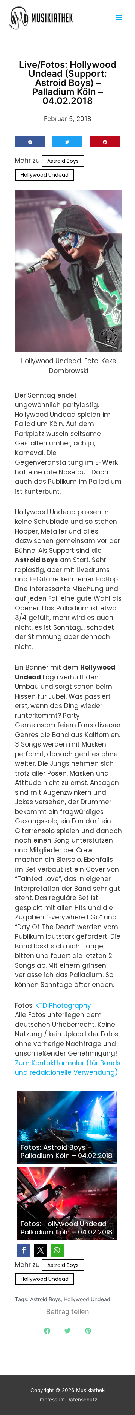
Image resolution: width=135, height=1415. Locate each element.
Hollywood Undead (45, 175)
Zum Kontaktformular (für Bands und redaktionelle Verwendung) (67, 1068)
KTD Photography (63, 1005)
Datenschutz (81, 1400)
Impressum (51, 1400)
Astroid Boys (63, 161)
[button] (30, 141)
